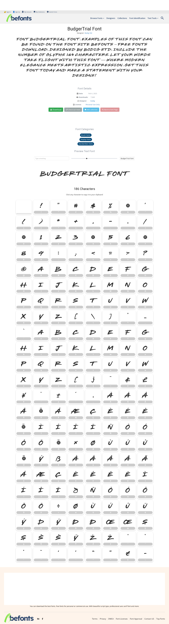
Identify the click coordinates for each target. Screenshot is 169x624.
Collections (122, 18)
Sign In (7, 12)
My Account (27, 12)
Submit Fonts (53, 12)
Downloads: (83, 97)
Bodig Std (88, 33)
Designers (110, 18)
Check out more (74, 110)
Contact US (149, 619)
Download (57, 109)
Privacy (103, 619)
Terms (94, 619)
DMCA (111, 619)
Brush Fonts (85, 135)
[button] (162, 19)
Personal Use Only (93, 104)
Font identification (137, 18)
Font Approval (136, 619)
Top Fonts (160, 619)
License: (78, 104)
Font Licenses (122, 619)
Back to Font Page (111, 110)
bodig (92, 101)
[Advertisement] (84, 589)
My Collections (40, 12)
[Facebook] (42, 619)
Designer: (83, 101)
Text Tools (152, 18)
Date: (81, 93)
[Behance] (38, 619)
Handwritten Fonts (86, 144)
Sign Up (16, 12)
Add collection (92, 110)
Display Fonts (86, 139)
